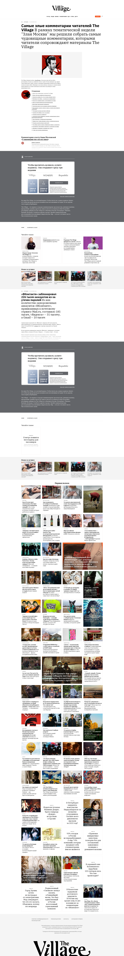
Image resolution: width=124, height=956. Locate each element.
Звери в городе (67, 614)
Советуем (65, 585)
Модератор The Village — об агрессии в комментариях (44, 98)
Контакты (66, 919)
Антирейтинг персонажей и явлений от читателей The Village (46, 126)
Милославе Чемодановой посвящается (40, 104)
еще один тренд (87, 728)
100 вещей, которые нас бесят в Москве (41, 111)
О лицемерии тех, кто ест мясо (35, 139)
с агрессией (34, 109)
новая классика (25, 557)
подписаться (59, 182)
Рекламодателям (36, 920)
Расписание (45, 728)
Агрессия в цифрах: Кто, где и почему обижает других (44, 97)
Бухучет (44, 528)
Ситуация (26, 291)
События (65, 870)
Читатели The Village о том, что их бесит (41, 112)
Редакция (45, 238)
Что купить (66, 528)
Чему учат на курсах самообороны (40, 130)
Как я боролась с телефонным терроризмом (42, 119)
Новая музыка (87, 585)
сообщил (36, 326)
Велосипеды (66, 699)
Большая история (68, 555)
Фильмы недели (46, 585)
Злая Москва (37, 80)
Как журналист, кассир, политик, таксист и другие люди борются (46, 108)
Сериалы (24, 528)
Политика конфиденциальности (40, 919)
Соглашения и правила (77, 919)
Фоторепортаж (47, 671)
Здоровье (66, 500)
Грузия (44, 699)
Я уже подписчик (28, 156)
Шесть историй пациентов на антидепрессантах (43, 102)
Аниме (85, 614)
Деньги (23, 756)
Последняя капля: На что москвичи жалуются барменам (44, 106)
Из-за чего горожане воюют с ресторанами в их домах (44, 100)
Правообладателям (56, 919)
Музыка (23, 614)
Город (48, 16)
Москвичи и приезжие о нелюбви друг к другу (43, 128)
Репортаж (24, 500)
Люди (52, 16)
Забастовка (45, 642)
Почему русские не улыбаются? (39, 114)
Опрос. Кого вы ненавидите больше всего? (42, 95)
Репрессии (24, 728)
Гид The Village (46, 500)
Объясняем (86, 500)
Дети (76, 16)
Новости (51, 805)
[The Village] (62, 9)
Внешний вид (87, 251)
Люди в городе (25, 251)
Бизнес (57, 16)
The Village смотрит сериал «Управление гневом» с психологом (46, 124)
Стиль (72, 16)
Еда (69, 16)
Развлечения (63, 16)
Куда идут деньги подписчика (67, 196)
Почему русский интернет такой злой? (41, 123)
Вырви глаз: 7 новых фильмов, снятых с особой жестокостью (46, 121)
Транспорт (31, 435)
